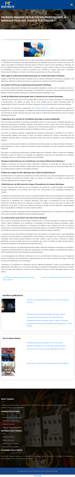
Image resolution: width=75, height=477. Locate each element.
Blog (4, 39)
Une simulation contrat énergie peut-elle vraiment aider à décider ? (18, 278)
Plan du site (37, 476)
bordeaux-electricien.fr (42, 108)
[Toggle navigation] (72, 4)
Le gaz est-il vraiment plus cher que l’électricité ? (56, 277)
